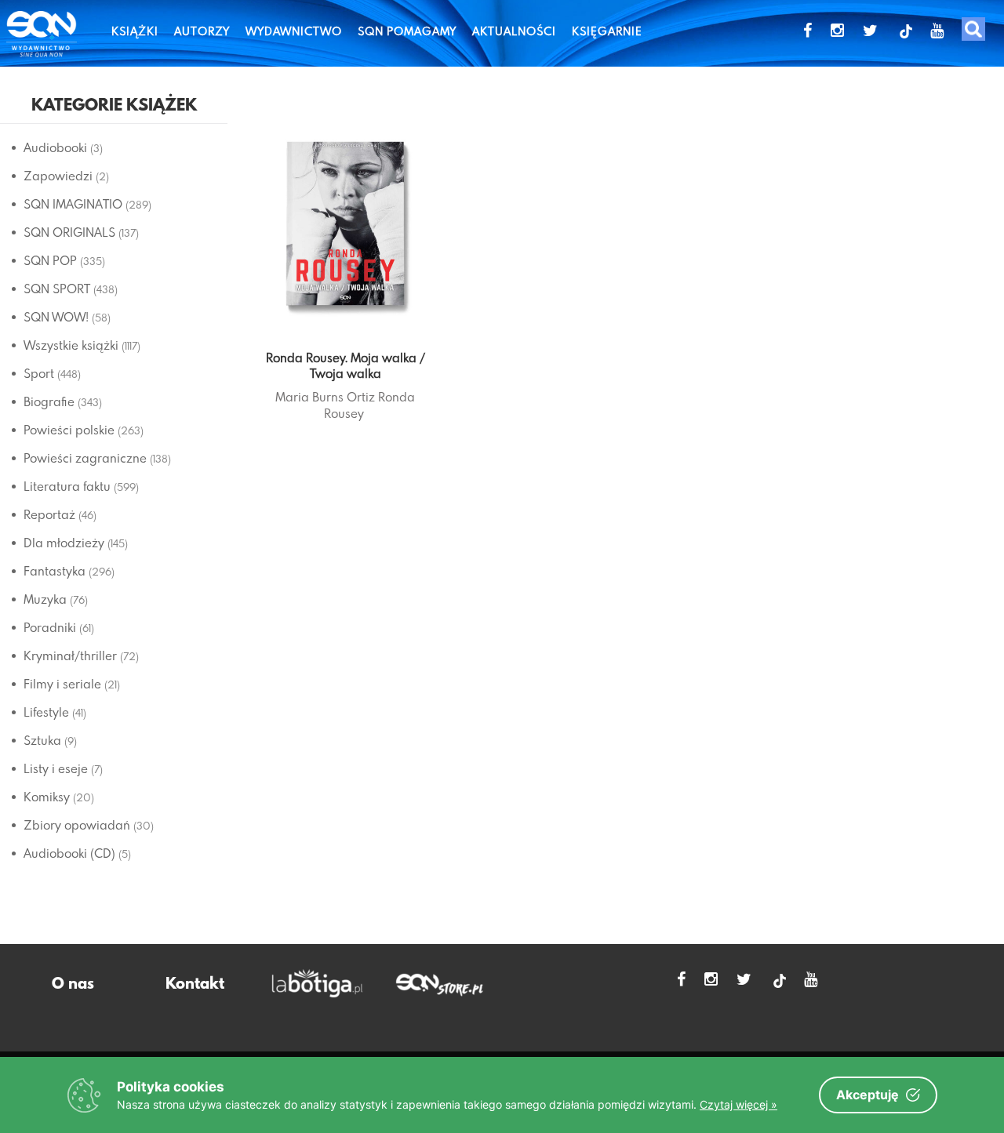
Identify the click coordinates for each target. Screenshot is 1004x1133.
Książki (134, 31)
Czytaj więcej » (738, 1104)
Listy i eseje (56, 768)
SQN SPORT (57, 288)
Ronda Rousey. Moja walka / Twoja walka (345, 365)
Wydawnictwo (294, 31)
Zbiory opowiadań (77, 825)
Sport (39, 373)
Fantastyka (54, 571)
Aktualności (514, 31)
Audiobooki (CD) (69, 853)
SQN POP (50, 260)
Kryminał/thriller (70, 655)
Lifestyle (46, 712)
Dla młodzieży (64, 542)
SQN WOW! (56, 317)
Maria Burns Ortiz (325, 397)
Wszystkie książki (71, 345)
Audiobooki (55, 147)
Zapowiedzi (58, 175)
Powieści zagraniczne (85, 458)
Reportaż (49, 514)
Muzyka (45, 599)
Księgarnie (607, 31)
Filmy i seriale (62, 684)
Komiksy (47, 796)
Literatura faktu (67, 486)
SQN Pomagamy (407, 31)
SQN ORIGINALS (69, 232)
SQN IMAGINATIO (73, 204)
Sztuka (42, 740)
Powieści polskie (69, 430)
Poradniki (50, 627)
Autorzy (202, 31)
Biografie (49, 401)
